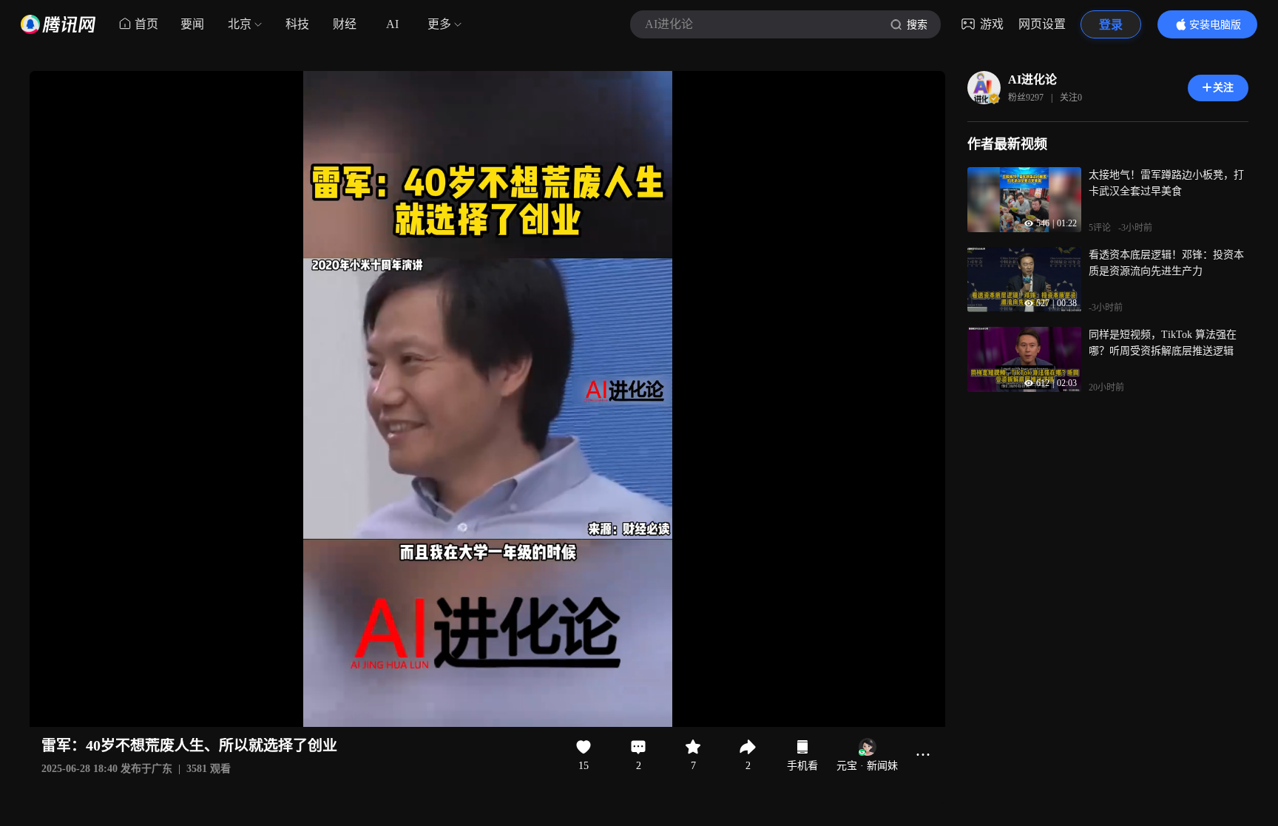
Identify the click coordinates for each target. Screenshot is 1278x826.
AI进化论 (1032, 79)
